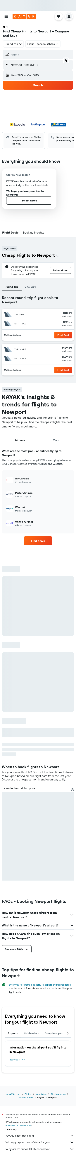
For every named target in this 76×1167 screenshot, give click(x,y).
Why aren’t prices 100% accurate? (27, 1149)
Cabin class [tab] (31, 1033)
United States (26, 1097)
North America (58, 1094)
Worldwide (41, 1094)
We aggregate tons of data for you (28, 1142)
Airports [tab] (13, 1033)
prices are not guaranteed (18, 1124)
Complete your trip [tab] (57, 1033)
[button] (6, 16)
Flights (28, 1094)
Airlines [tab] (20, 440)
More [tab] (56, 440)
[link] (38, 540)
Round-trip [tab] (12, 286)
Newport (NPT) (18, 1059)
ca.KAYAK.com (13, 1094)
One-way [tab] (30, 286)
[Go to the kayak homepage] (24, 16)
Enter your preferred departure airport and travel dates (39, 984)
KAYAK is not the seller (20, 1136)
